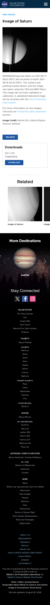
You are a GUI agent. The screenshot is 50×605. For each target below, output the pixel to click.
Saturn (25, 369)
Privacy (25, 546)
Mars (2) (25, 429)
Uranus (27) (25, 440)
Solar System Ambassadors (25, 516)
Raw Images (8, 15)
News (25, 483)
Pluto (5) (25, 447)
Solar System (25, 310)
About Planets (25, 343)
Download (14, 162)
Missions (25, 501)
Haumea (25, 395)
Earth (25, 358)
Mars (25, 361)
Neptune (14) (25, 443)
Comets (25, 473)
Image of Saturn (15, 224)
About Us (25, 535)
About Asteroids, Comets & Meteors (25, 457)
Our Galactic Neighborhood (15, 10)
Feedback (25, 542)
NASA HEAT (25, 523)
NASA (3, 4)
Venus (25, 354)
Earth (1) (25, 425)
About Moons (25, 417)
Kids (25, 505)
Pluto (25, 384)
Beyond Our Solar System (25, 328)
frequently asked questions (31, 111)
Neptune (25, 376)
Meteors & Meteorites (25, 465)
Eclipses (25, 332)
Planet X (25, 406)
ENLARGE (10, 137)
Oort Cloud (25, 325)
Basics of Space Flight (25, 512)
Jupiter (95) (25, 432)
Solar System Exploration (15, 4)
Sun (25, 318)
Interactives (25, 509)
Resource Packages (25, 520)
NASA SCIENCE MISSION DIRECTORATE (25, 553)
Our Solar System (25, 314)
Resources (25, 490)
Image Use (25, 549)
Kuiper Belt (25, 321)
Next (44, 262)
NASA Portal (25, 556)
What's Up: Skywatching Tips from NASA (25, 487)
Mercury (25, 350)
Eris (25, 399)
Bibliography (25, 539)
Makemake (25, 391)
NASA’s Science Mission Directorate (25, 577)
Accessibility (25, 563)
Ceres (25, 388)
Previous (5, 262)
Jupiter (25, 275)
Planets (25, 339)
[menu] (46, 4)
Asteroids (25, 469)
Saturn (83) (25, 436)
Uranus (25, 372)
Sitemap (25, 560)
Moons (25, 413)
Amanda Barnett (32, 582)
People (25, 498)
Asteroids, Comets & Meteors (25, 454)
